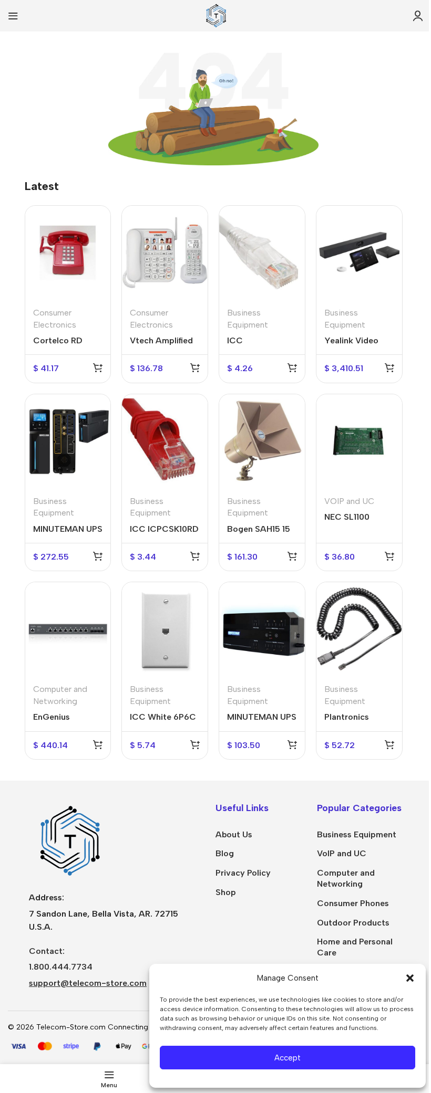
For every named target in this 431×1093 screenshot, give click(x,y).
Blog (225, 853)
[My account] (417, 15)
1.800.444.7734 (61, 967)
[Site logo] (215, 15)
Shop (226, 892)
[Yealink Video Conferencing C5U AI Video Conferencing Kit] (359, 252)
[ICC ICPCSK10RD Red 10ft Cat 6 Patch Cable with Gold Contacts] (165, 441)
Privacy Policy (243, 873)
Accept (287, 1058)
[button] (410, 978)
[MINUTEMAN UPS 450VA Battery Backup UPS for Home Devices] (262, 629)
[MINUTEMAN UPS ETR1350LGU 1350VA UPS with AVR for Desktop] (68, 441)
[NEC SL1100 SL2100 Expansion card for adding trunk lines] (359, 441)
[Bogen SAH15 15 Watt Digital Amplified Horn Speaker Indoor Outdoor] (262, 441)
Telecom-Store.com (71, 1027)
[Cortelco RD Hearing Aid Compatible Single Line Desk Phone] (68, 252)
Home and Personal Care (355, 947)
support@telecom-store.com (88, 983)
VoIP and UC (341, 853)
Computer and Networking (346, 878)
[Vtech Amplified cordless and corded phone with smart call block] (165, 252)
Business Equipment (356, 834)
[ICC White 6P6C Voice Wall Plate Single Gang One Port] (165, 629)
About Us (234, 834)
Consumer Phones (353, 903)
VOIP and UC (349, 501)
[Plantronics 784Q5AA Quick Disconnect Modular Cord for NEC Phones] (359, 629)
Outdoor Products (353, 923)
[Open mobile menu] (13, 15)
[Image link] (68, 840)
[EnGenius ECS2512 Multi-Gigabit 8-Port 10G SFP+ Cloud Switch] (68, 629)
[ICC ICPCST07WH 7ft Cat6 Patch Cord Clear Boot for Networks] (262, 252)
